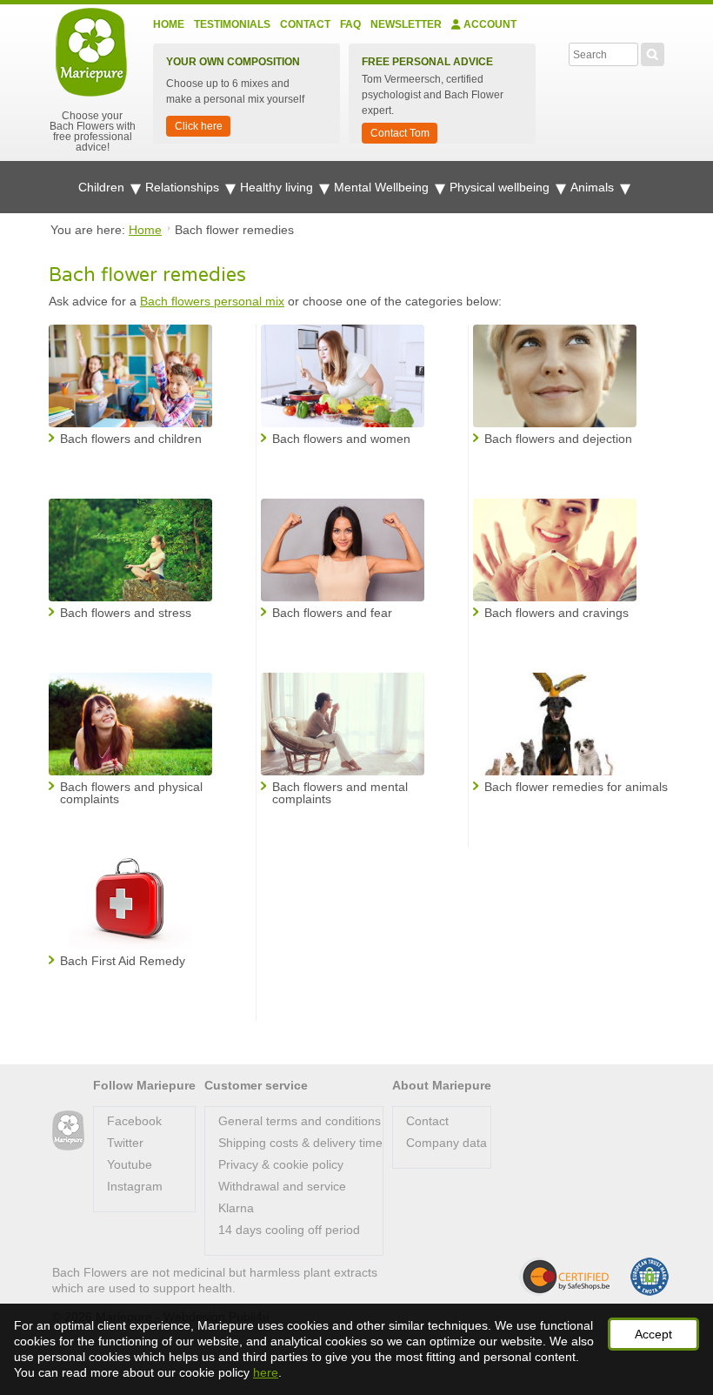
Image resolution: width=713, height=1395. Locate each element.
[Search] (652, 52)
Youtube (129, 1164)
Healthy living (278, 187)
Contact (305, 24)
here (265, 1372)
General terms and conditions (299, 1121)
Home (168, 24)
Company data (446, 1143)
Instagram (135, 1186)
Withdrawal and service (282, 1186)
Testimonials (232, 24)
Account (488, 24)
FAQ (350, 24)
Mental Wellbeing (383, 187)
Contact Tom (400, 133)
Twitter (125, 1143)
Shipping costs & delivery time (300, 1143)
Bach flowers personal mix (212, 301)
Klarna (236, 1208)
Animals (593, 187)
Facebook (134, 1121)
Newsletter (406, 24)
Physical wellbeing (501, 187)
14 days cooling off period (289, 1230)
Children (103, 187)
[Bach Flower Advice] (68, 1131)
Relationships (184, 187)
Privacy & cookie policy (280, 1164)
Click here (199, 126)
